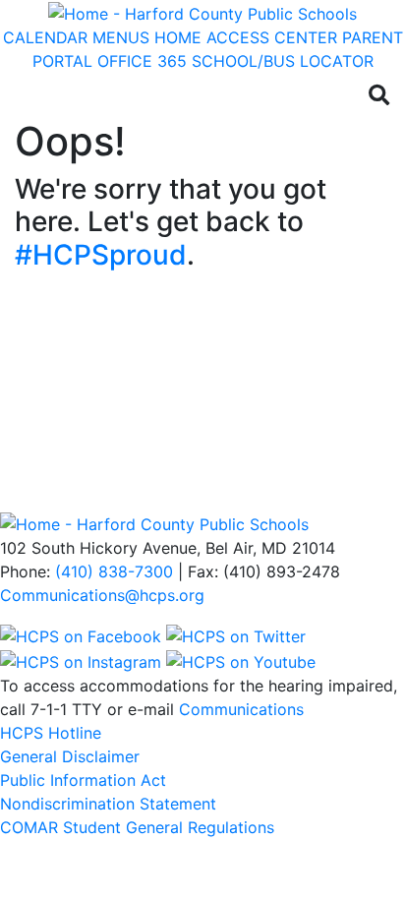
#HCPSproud (101, 254)
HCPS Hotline (50, 733)
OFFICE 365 (142, 61)
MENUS (120, 37)
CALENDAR (45, 37)
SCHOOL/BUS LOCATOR (283, 61)
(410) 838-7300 (114, 571)
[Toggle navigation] (37, 95)
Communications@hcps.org (102, 595)
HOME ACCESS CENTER (245, 37)
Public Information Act (83, 780)
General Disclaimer (70, 756)
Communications (241, 709)
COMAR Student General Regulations (137, 827)
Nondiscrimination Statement (108, 803)
